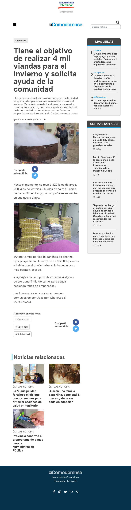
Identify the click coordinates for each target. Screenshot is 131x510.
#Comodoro (22, 319)
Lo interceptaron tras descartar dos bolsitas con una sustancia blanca (105, 104)
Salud (98, 50)
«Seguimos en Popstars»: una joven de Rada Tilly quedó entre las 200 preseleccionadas (104, 140)
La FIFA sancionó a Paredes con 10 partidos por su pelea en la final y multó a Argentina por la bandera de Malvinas (105, 82)
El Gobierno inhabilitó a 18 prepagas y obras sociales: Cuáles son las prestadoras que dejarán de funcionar (106, 59)
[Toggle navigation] (14, 24)
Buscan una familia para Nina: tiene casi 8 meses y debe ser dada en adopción (64, 396)
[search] (106, 26)
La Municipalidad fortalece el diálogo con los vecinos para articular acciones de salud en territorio (27, 398)
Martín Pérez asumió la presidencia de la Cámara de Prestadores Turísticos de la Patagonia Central (104, 164)
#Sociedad (21, 326)
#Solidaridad (22, 334)
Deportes (100, 72)
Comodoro (20, 40)
